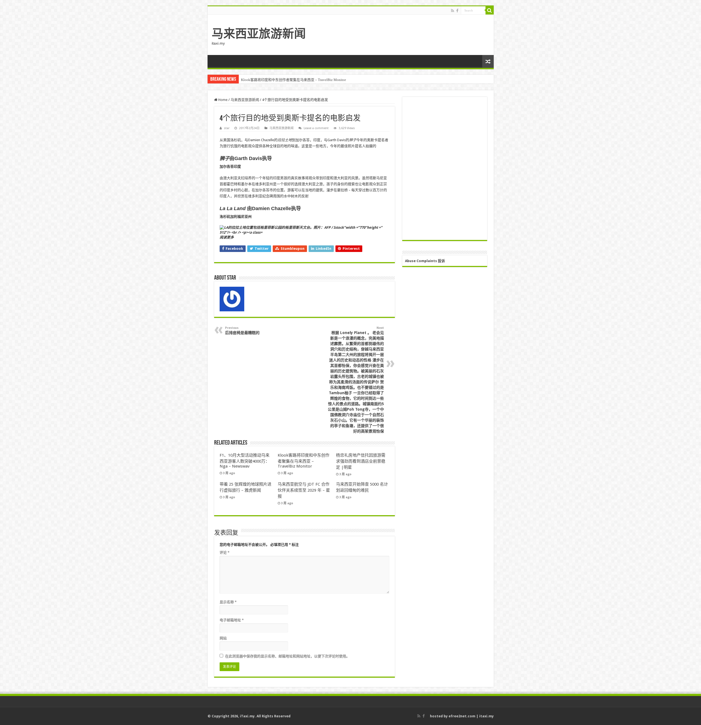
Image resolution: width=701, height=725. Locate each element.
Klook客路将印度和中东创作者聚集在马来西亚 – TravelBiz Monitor (293, 80)
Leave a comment (316, 128)
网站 (223, 638)
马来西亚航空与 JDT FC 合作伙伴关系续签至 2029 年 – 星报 (304, 490)
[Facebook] (457, 10)
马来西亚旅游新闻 (259, 33)
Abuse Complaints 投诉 (425, 261)
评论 (224, 552)
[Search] (489, 10)
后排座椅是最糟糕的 (242, 330)
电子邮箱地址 (232, 620)
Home (222, 100)
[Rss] (452, 10)
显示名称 (228, 602)
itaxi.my (486, 716)
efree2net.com (462, 716)
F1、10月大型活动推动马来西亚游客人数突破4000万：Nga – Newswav (244, 461)
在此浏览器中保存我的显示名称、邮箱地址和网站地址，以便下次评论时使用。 (287, 656)
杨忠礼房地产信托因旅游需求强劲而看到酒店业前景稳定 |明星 (360, 461)
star (226, 128)
